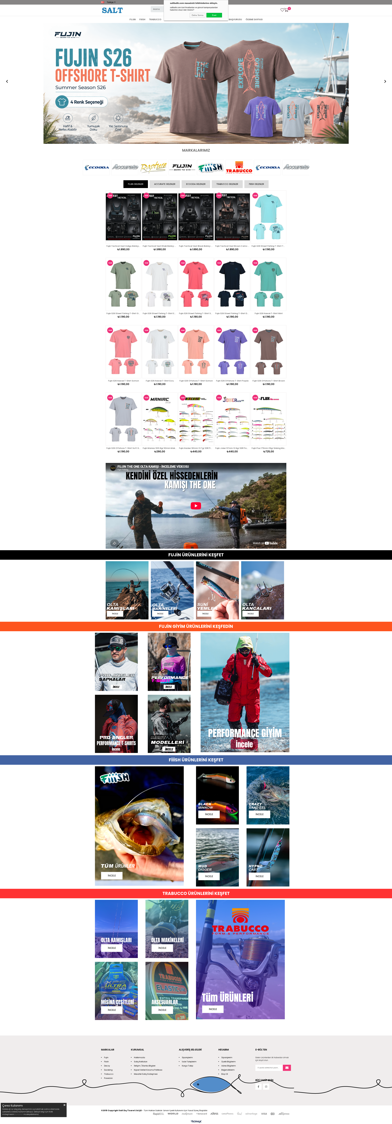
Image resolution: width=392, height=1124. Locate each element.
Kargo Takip (187, 947)
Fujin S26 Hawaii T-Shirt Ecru (160, 261)
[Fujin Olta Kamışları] (128, 471)
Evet (214, 15)
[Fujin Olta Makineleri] (173, 471)
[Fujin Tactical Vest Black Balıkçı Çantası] (196, 98)
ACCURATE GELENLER (164, 65)
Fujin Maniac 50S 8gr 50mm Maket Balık (160, 329)
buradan (19, 1114)
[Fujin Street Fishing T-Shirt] (196, 24)
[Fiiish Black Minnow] (221, 676)
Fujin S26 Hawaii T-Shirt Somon (123, 261)
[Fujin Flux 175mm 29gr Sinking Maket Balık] (268, 300)
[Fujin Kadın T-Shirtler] (169, 543)
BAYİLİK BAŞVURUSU (231, 19)
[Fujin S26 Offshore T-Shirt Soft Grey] (123, 300)
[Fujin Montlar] (169, 605)
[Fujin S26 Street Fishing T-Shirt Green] (123, 165)
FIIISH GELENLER (256, 65)
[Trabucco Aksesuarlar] (170, 872)
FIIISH (142, 19)
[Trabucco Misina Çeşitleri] (120, 872)
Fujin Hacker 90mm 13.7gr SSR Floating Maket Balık (196, 329)
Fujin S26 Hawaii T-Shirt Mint (269, 194)
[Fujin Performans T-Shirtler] (117, 605)
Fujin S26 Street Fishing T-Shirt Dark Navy (232, 194)
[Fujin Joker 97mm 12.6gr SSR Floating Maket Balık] (232, 300)
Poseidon (108, 959)
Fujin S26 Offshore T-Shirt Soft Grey (123, 329)
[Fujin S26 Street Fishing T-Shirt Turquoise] (268, 98)
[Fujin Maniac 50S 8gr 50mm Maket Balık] (159, 300)
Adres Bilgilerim (228, 947)
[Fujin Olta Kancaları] (263, 471)
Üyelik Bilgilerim (228, 942)
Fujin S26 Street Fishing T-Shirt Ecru (160, 194)
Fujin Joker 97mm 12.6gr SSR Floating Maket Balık (232, 329)
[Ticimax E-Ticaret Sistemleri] (196, 1003)
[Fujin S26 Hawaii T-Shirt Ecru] (159, 232)
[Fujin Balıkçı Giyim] (249, 574)
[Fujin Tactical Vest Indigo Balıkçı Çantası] (123, 98)
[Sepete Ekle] (135, 104)
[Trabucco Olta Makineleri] (170, 810)
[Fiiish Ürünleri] (145, 707)
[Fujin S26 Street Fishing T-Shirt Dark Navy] (232, 165)
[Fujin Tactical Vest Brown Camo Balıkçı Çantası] (232, 98)
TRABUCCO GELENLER (227, 65)
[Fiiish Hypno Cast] (272, 738)
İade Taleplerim (189, 942)
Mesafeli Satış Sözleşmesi (146, 955)
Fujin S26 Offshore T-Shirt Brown (269, 261)
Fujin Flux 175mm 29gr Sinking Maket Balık (269, 329)
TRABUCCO (155, 19)
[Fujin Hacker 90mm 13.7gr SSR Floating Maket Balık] (196, 300)
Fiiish (106, 942)
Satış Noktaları (140, 942)
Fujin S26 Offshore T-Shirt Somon (196, 261)
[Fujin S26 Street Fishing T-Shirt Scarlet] (196, 165)
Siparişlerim (187, 938)
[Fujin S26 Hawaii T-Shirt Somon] (123, 232)
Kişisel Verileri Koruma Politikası (148, 951)
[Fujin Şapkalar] (117, 543)
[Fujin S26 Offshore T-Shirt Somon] (196, 232)
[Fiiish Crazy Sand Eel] (272, 676)
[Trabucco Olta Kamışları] (120, 810)
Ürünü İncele (135, 98)
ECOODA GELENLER (195, 65)
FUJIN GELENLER (135, 65)
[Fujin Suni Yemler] (218, 471)
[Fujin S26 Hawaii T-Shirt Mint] (268, 165)
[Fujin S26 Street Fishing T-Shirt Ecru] (159, 165)
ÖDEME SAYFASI (254, 19)
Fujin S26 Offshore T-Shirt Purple (232, 261)
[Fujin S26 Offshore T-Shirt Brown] (268, 232)
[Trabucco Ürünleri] (246, 841)
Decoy (107, 947)
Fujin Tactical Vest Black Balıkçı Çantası (196, 127)
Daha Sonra (197, 15)
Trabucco (108, 955)
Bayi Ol (224, 955)
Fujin (106, 938)
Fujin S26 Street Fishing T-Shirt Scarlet (196, 194)
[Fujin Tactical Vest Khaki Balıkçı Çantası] (159, 98)
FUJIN (133, 19)
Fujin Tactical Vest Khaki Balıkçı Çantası (160, 127)
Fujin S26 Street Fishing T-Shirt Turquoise (269, 127)
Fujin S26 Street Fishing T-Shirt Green (123, 194)
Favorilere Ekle (135, 92)
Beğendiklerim (228, 951)
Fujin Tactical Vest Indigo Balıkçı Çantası (123, 127)
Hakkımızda (139, 938)
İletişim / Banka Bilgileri (144, 947)
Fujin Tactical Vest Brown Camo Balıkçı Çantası (232, 127)
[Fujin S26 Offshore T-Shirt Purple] (232, 232)
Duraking (108, 951)
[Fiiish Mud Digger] (221, 738)
